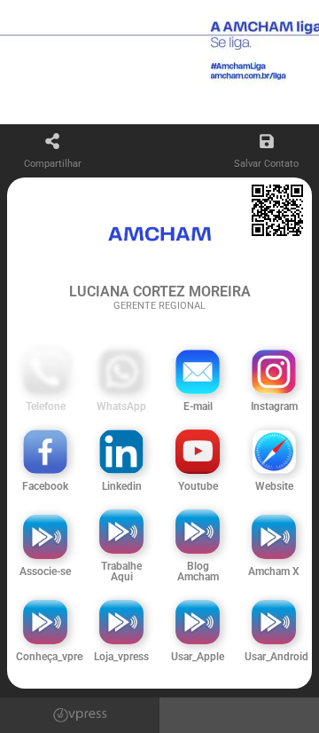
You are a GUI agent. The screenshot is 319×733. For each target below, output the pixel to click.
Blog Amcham (198, 571)
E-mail (198, 406)
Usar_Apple (197, 656)
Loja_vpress (121, 656)
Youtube (198, 486)
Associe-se (45, 571)
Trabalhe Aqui (121, 571)
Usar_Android (276, 656)
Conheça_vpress (54, 656)
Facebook (45, 486)
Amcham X (274, 571)
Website (274, 486)
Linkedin (122, 486)
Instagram (274, 406)
